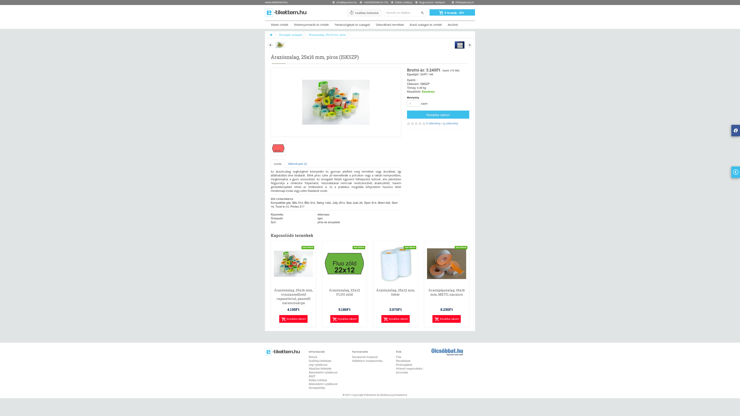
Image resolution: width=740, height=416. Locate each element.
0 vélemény (433, 123)
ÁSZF (312, 376)
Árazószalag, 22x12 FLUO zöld (344, 292)
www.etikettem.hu (276, 2)
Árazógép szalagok (290, 35)
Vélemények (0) (297, 164)
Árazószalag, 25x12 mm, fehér (395, 292)
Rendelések (403, 361)
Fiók (398, 357)
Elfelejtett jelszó (465, 2)
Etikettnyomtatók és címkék (311, 25)
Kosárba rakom (438, 114)
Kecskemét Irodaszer (365, 357)
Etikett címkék (279, 25)
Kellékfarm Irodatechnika (367, 361)
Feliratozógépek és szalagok (352, 25)
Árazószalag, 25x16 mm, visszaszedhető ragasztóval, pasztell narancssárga (293, 296)
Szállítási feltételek (367, 13)
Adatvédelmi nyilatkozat (323, 372)
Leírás (278, 164)
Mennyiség (413, 97)
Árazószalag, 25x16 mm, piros (327, 35)
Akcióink (453, 25)
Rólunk (313, 357)
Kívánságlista (404, 365)
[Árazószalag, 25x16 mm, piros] (336, 102)
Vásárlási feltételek (320, 368)
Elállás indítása (403, 2)
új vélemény (450, 123)
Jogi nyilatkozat (318, 365)
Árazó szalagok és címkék (426, 25)
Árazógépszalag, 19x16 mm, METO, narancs (446, 292)
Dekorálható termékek (390, 25)
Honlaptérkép (317, 388)
